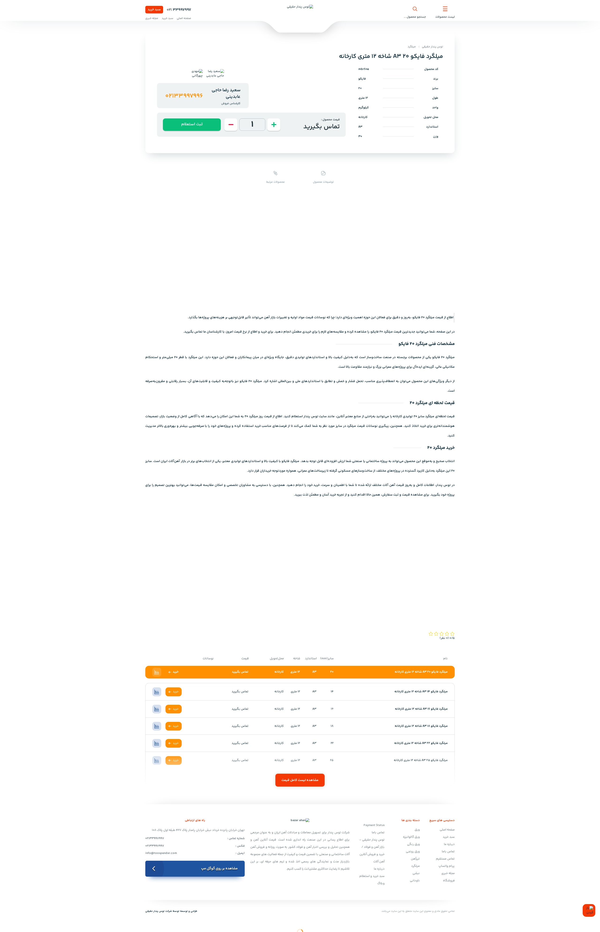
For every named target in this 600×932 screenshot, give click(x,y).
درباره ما (449, 844)
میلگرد (412, 47)
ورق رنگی (413, 844)
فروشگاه (449, 880)
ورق (417, 829)
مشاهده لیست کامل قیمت (300, 780)
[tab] (213, 73)
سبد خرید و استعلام (372, 876)
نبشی (416, 873)
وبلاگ (381, 883)
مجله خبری (151, 18)
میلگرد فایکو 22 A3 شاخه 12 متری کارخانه (421, 743)
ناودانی (415, 880)
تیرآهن (415, 858)
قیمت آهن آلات (393, 485)
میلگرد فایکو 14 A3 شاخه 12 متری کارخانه (421, 691)
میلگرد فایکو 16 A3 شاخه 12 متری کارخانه (421, 709)
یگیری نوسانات (377, 426)
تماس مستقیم (445, 858)
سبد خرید (154, 9)
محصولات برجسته (409, 357)
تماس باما (448, 851)
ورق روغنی (413, 851)
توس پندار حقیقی (432, 47)
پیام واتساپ (447, 866)
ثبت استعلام (192, 124)
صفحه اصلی (184, 18)
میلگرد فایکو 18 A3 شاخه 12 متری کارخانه (421, 726)
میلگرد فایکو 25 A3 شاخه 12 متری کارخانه (421, 760)
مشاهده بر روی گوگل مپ (219, 868)
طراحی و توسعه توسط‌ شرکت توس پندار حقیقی (171, 911)
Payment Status (374, 825)
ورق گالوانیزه (411, 837)
